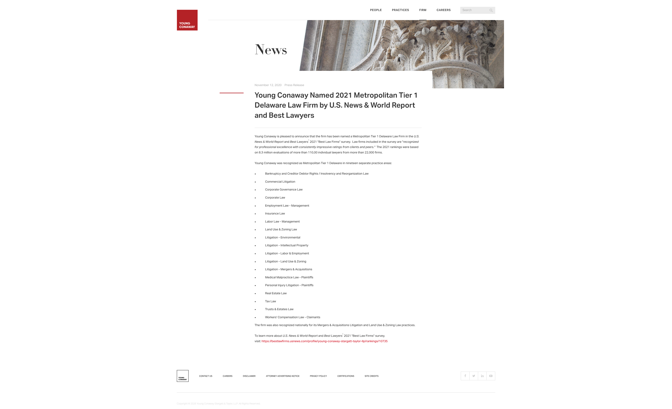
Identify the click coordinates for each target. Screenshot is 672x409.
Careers (444, 10)
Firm (422, 10)
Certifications (345, 376)
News (271, 50)
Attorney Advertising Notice (282, 376)
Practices (400, 10)
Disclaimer (249, 376)
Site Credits (372, 376)
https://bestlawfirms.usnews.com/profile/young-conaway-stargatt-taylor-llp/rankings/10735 (325, 341)
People (376, 10)
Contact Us (205, 376)
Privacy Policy (318, 376)
